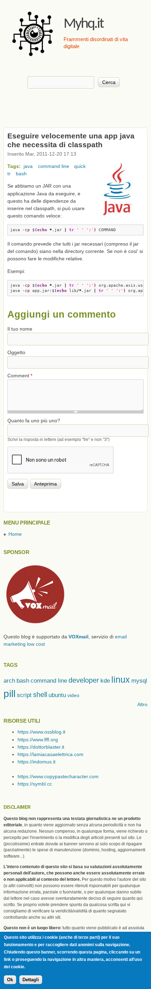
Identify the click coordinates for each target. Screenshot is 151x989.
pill (9, 693)
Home (15, 534)
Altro (142, 704)
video (73, 695)
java (28, 166)
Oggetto (16, 352)
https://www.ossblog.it (41, 732)
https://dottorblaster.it (41, 747)
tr (9, 173)
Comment (19, 375)
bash (21, 173)
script (24, 695)
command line (53, 166)
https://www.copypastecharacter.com (58, 776)
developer (83, 680)
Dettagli (30, 979)
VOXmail (78, 636)
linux (120, 679)
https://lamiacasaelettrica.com (51, 754)
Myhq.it (83, 24)
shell (40, 694)
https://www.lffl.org (38, 739)
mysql (139, 680)
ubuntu (57, 695)
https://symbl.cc (35, 784)
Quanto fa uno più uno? (33, 420)
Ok (10, 979)
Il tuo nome (19, 329)
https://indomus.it (36, 761)
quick (80, 166)
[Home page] (33, 58)
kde (105, 680)
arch (9, 680)
